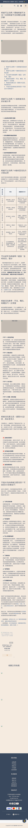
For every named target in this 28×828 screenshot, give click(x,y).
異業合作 (14, 766)
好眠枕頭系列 (10, 606)
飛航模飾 (16, 613)
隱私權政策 (14, 786)
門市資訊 (14, 764)
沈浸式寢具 (14, 769)
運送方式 (14, 780)
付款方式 (14, 782)
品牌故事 (14, 762)
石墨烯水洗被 (7, 290)
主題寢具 (23, 611)
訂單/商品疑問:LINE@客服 (14, 794)
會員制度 (14, 778)
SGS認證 (14, 768)
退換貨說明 (14, 784)
